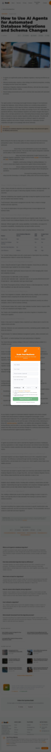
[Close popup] (38, 349)
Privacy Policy (21, 390)
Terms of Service (27, 390)
